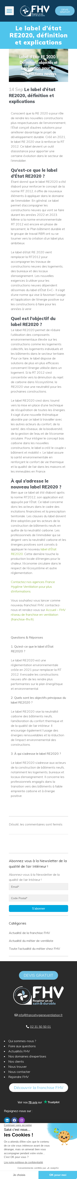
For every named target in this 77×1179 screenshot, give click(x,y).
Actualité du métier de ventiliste (31, 941)
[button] (9, 10)
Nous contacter (19, 1072)
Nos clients (16, 1061)
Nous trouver (17, 1067)
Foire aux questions (22, 1046)
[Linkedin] (7, 1120)
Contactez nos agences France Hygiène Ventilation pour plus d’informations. (33, 586)
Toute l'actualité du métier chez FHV (34, 949)
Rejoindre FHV (18, 1077)
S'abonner (38, 908)
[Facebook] (14, 1120)
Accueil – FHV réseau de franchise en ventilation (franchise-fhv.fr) (38, 614)
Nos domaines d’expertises (27, 1056)
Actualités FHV (19, 1051)
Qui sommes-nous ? (22, 1041)
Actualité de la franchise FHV (29, 933)
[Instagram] (22, 1120)
